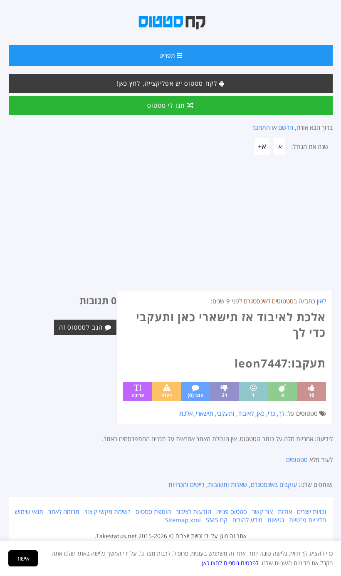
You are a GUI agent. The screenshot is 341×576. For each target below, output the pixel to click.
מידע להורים (247, 520)
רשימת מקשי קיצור (107, 511)
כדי (271, 413)
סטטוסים (297, 459)
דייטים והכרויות (186, 484)
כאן (260, 413)
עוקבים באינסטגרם (274, 484)
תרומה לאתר (63, 511)
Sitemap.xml (183, 520)
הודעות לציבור (193, 511)
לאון (321, 301)
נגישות (275, 520)
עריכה (137, 395)
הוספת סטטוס (153, 511)
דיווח (166, 395)
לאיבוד (246, 413)
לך (281, 413)
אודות (285, 511)
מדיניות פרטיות (307, 520)
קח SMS (216, 520)
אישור (23, 558)
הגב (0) (196, 395)
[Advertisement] (171, 227)
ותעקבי (226, 413)
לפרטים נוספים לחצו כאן (230, 563)
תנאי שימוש (29, 511)
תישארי (204, 413)
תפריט (168, 55)
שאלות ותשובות (227, 484)
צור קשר (262, 511)
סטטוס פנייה (231, 511)
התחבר (261, 127)
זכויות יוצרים (311, 511)
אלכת (186, 413)
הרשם (285, 127)
